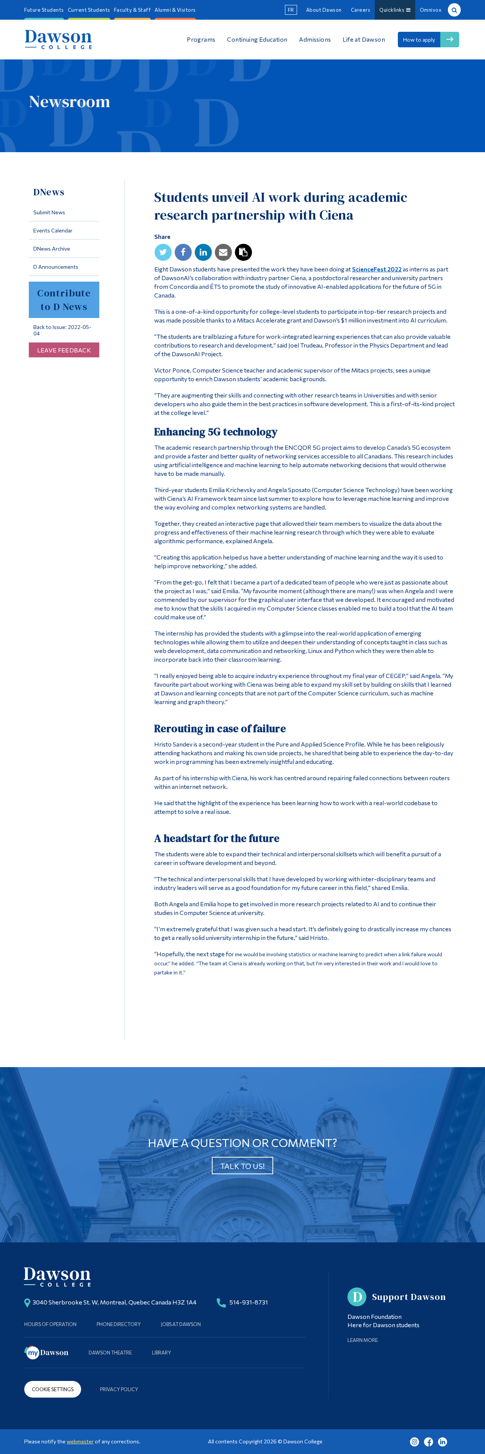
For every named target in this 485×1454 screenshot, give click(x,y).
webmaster (80, 1441)
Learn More (362, 1340)
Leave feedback (64, 350)
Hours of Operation (50, 1324)
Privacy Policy (119, 1389)
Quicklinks (392, 10)
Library (161, 1353)
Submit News (49, 212)
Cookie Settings (53, 1389)
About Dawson (324, 10)
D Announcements (55, 266)
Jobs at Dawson (181, 1324)
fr (291, 10)
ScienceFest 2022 (377, 269)
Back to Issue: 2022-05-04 (62, 330)
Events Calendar (52, 230)
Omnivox (431, 10)
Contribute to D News (64, 299)
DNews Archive (51, 248)
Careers (361, 10)
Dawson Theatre (110, 1353)
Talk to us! (242, 1165)
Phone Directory (119, 1324)
